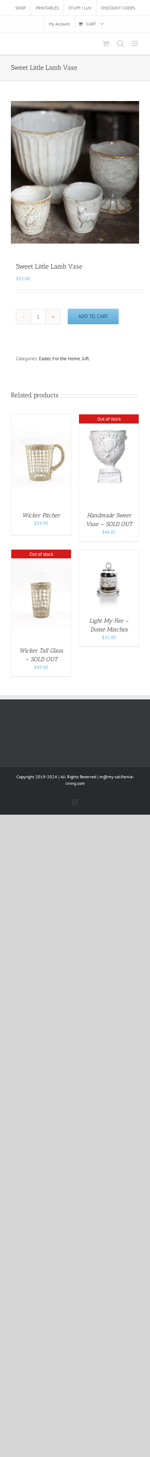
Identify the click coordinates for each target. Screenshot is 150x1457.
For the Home (66, 359)
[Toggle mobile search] (120, 43)
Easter (45, 359)
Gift (85, 359)
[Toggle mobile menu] (135, 43)
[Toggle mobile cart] (106, 43)
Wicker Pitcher (41, 515)
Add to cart (93, 316)
